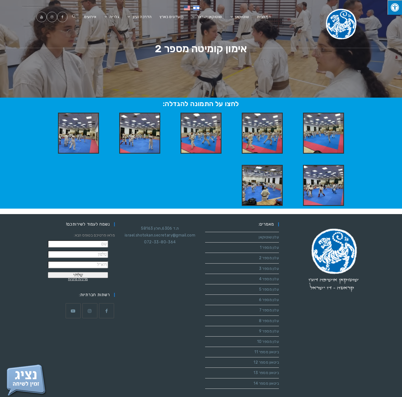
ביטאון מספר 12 (266, 362)
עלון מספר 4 (269, 279)
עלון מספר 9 (269, 331)
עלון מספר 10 (268, 341)
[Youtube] (73, 310)
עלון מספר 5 (269, 289)
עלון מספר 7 (269, 310)
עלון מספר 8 (269, 321)
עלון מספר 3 (269, 268)
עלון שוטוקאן (269, 237)
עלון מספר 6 (269, 299)
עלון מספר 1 (269, 247)
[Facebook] (106, 310)
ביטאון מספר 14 (266, 383)
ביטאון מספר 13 (266, 372)
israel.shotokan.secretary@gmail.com (160, 235)
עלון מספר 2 (269, 258)
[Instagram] (89, 310)
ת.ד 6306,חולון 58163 (160, 228)
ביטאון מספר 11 (266, 352)
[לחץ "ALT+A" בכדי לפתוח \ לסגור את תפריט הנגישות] (395, 7)
